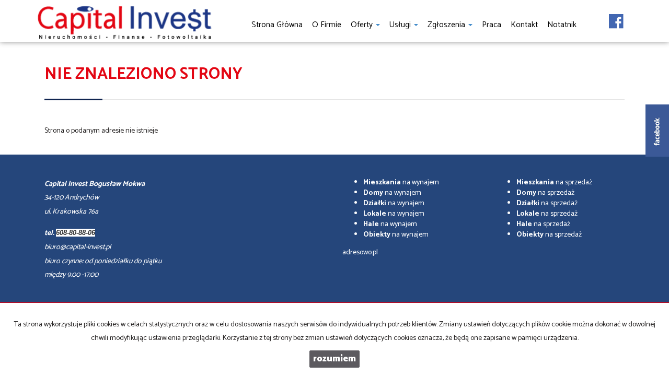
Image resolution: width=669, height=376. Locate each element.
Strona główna (277, 24)
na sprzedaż (554, 183)
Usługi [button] (401, 24)
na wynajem (401, 183)
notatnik (561, 24)
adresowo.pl (360, 252)
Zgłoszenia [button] (447, 24)
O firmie (326, 24)
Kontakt (524, 24)
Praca (491, 24)
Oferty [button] (363, 24)
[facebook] (616, 18)
